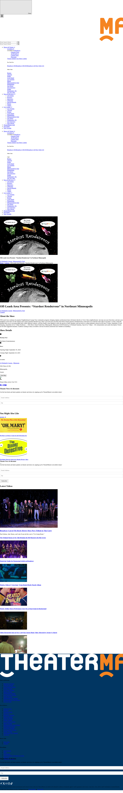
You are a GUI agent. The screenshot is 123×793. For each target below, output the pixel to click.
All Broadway (15, 54)
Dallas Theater (8, 720)
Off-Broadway (18, 66)
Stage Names (7, 751)
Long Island (10, 78)
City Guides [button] (7, 107)
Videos (9, 105)
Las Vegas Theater (9, 690)
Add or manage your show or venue (14, 755)
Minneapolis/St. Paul (13, 83)
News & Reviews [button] (9, 94)
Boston (9, 73)
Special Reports (11, 102)
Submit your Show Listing (19, 58)
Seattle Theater (8, 697)
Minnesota (16, 363)
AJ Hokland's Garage (6, 363)
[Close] (0, 463)
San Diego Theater (9, 728)
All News (6, 735)
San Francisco (11, 87)
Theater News (8, 709)
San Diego (10, 86)
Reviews (9, 97)
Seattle (9, 89)
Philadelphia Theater (9, 693)
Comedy (2, 312)
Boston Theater (8, 688)
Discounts (13, 57)
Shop (5, 752)
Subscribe (4, 408)
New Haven (10, 123)
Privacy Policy (32, 789)
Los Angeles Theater (9, 687)
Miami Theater (8, 692)
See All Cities (11, 92)
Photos (9, 104)
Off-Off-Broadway (27, 66)
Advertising (7, 754)
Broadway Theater (9, 684)
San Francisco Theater (10, 695)
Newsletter (7, 126)
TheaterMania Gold (9, 125)
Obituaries (10, 100)
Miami (9, 81)
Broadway (17, 50)
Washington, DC (12, 91)
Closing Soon (15, 55)
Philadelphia (10, 84)
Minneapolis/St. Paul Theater (12, 700)
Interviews (10, 99)
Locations (10, 49)
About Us (6, 757)
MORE (2, 417)
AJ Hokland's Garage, (6, 261)
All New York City (38, 66)
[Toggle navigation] (2, 16)
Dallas (9, 76)
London (6, 743)
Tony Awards (7, 128)
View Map (3, 375)
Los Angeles (10, 79)
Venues (9, 58)
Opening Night (8, 712)
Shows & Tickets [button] (9, 47)
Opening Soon (15, 52)
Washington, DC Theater (11, 698)
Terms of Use (40, 789)
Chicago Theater (8, 685)
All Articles (10, 96)
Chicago (9, 74)
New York (6, 742)
